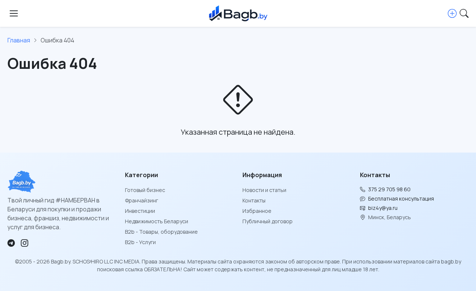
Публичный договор (267, 221)
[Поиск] (464, 13)
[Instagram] (24, 243)
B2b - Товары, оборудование (161, 231)
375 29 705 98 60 (389, 189)
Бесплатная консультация (401, 198)
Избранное (256, 210)
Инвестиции (140, 210)
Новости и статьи (264, 190)
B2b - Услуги (140, 242)
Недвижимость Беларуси (156, 221)
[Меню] (13, 13)
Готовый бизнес (145, 190)
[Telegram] (11, 243)
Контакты (254, 200)
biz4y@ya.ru (383, 207)
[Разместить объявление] (452, 13)
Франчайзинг (141, 200)
